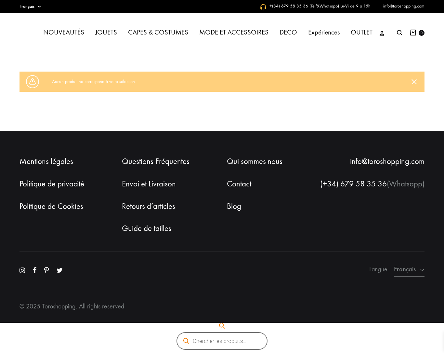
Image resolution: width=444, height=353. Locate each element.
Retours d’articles (148, 206)
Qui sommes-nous (254, 161)
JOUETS (106, 32)
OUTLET (361, 32)
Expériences (324, 32)
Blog (234, 206)
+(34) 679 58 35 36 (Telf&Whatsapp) (304, 6)
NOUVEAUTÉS (63, 32)
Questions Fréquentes (155, 161)
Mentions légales (46, 161)
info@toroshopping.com (403, 6)
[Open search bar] (222, 326)
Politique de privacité (52, 184)
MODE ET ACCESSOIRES (233, 32)
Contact (239, 184)
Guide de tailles (146, 228)
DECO (288, 32)
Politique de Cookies (51, 206)
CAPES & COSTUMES (158, 32)
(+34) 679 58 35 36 (353, 184)
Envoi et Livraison (149, 184)
